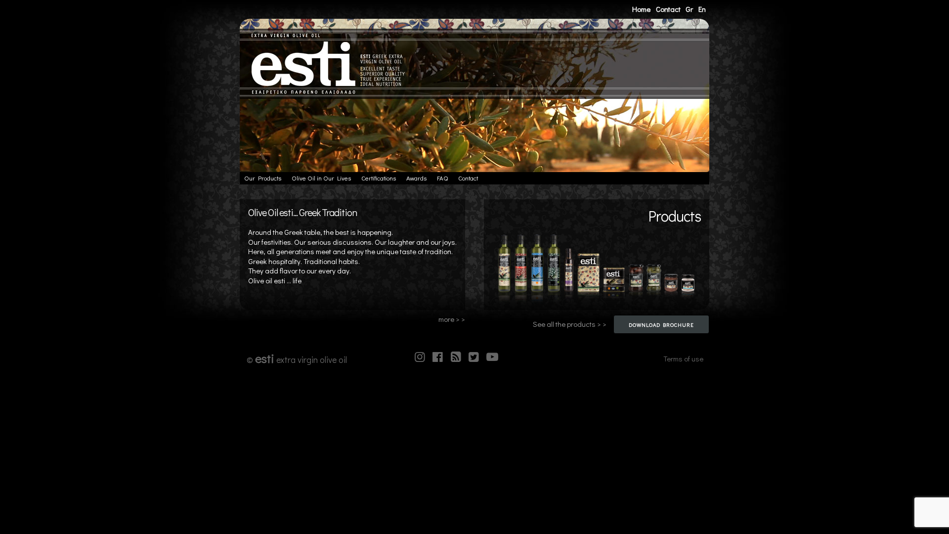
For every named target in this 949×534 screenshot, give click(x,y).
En (702, 9)
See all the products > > (569, 324)
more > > (451, 319)
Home (641, 9)
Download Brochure (661, 324)
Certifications (378, 178)
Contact (668, 9)
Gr (689, 9)
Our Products (262, 178)
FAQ (442, 178)
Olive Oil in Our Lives (321, 178)
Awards (416, 178)
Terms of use (683, 358)
